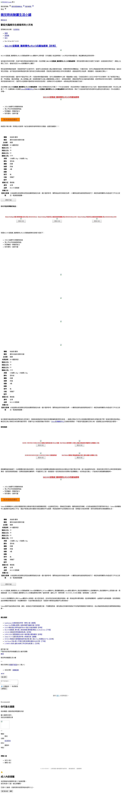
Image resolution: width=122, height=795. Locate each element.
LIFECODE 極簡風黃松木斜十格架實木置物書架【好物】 (24, 634)
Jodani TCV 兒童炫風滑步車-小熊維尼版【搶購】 (21, 636)
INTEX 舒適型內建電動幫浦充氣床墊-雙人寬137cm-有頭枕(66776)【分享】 (30, 639)
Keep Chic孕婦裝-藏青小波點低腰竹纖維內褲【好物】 (23, 625)
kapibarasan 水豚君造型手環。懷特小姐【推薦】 (21, 623)
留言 (15, 664)
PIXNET (47, 768)
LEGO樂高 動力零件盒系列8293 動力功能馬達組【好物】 (24, 627)
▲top (2, 673)
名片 (6, 38)
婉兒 (2, 654)
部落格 (7, 35)
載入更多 (4, 677)
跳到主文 (4, 20)
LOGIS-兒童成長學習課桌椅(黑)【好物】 (18, 632)
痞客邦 (11, 664)
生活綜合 (16, 29)
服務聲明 (79, 768)
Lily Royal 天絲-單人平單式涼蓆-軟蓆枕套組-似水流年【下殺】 (25, 641)
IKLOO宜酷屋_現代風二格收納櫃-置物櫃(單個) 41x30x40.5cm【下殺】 (28, 630)
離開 (11, 791)
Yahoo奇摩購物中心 (27, 89)
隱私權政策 (72, 768)
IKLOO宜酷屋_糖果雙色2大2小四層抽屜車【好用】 (31, 46)
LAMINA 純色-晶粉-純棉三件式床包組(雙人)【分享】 (22, 643)
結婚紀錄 (16, 670)
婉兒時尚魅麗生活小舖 (16, 14)
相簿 (6, 33)
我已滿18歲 (5, 791)
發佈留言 (4, 688)
